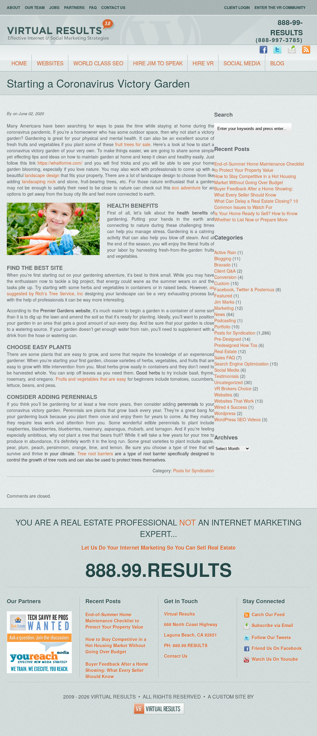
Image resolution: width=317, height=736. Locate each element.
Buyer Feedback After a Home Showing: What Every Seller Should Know (253, 191)
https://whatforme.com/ (59, 163)
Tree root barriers (95, 453)
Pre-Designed (227, 339)
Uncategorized (228, 382)
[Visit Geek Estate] (39, 640)
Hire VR (203, 63)
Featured (223, 295)
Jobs (54, 7)
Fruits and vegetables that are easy (91, 379)
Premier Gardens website (65, 310)
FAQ (93, 7)
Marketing (224, 308)
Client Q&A (225, 271)
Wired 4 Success (230, 407)
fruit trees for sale (132, 144)
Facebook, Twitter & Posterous (244, 289)
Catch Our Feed (267, 614)
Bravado (222, 265)
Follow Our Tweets (270, 637)
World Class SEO (98, 63)
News (219, 314)
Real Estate (225, 351)
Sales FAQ (224, 357)
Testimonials (226, 376)
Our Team (35, 7)
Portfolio (222, 326)
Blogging (222, 258)
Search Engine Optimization (241, 364)
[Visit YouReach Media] (39, 671)
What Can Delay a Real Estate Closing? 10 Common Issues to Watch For (256, 204)
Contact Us (113, 7)
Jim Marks (224, 302)
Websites (50, 63)
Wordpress (225, 413)
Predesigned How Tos (235, 345)
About (13, 7)
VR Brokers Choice (232, 388)
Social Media (242, 63)
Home (19, 63)
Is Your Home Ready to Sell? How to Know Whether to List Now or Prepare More (255, 216)
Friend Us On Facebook (276, 648)
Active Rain (225, 252)
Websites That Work (234, 401)
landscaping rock (39, 181)
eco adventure (186, 187)
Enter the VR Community (280, 7)
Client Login (237, 7)
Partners (74, 7)
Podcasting (225, 320)
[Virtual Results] (158, 712)
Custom (221, 283)
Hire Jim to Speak (158, 63)
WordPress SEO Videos (237, 419)
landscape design (42, 175)
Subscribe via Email (271, 625)
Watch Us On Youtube (274, 659)
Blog (277, 63)
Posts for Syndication (193, 470)
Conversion (225, 277)
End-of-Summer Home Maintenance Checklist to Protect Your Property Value (259, 167)
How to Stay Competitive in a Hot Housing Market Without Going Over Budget (255, 179)
